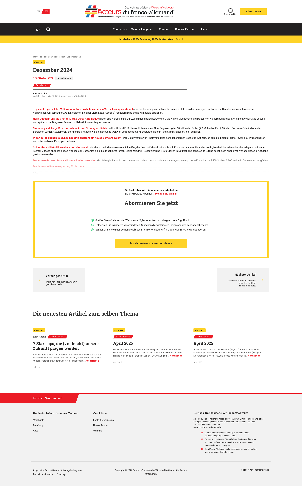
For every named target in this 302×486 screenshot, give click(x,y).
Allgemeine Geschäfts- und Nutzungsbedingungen (58, 470)
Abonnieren (253, 11)
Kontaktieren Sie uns (103, 420)
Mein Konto (38, 420)
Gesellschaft (59, 57)
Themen (164, 29)
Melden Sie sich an (166, 193)
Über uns (119, 29)
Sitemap (61, 474)
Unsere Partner (185, 29)
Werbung (97, 431)
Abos (203, 29)
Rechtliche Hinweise (43, 474)
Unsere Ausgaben (142, 29)
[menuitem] (119, 29)
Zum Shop (38, 425)
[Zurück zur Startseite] (39, 29)
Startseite (37, 57)
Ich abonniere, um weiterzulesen (151, 243)
